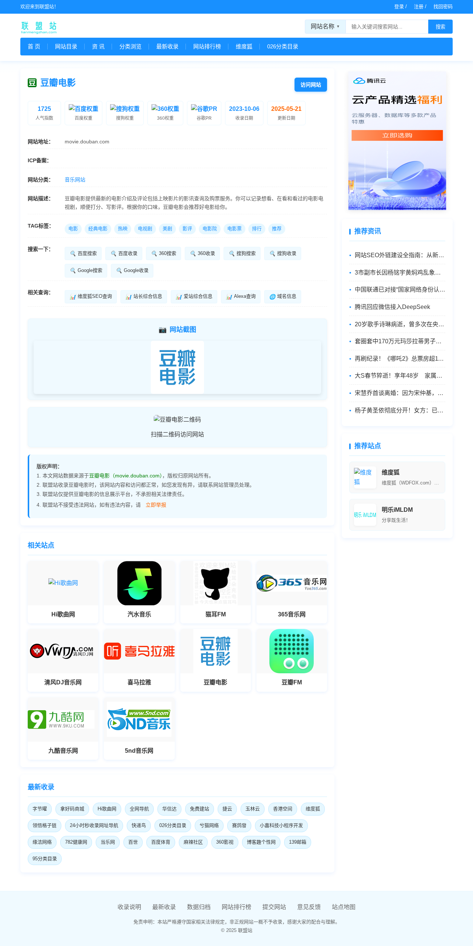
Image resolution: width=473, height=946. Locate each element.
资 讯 (98, 46)
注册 (418, 6)
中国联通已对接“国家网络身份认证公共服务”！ (400, 289)
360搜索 (163, 253)
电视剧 (145, 228)
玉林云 (252, 808)
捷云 (227, 808)
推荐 (277, 228)
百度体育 (160, 842)
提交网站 (274, 907)
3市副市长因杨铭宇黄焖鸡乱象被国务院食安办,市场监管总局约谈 (400, 272)
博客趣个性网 (261, 842)
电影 (73, 228)
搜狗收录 (282, 253)
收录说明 (129, 907)
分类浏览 (130, 46)
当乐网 (108, 842)
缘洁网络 (42, 842)
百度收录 (123, 253)
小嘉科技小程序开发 (281, 825)
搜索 (440, 27)
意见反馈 (309, 907)
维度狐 (244, 46)
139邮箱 (297, 842)
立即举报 (156, 505)
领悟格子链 (45, 825)
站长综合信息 (143, 296)
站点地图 (343, 907)
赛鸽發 (239, 825)
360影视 (225, 842)
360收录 (202, 253)
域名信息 (282, 296)
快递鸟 (139, 825)
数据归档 (199, 907)
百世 (133, 842)
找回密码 (443, 6)
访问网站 (310, 85)
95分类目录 (45, 858)
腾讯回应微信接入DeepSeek (392, 307)
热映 (122, 228)
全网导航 (139, 808)
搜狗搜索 (242, 253)
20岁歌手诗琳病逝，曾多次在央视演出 (400, 324)
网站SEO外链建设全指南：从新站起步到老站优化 (400, 255)
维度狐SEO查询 (90, 296)
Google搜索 (85, 270)
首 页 (34, 46)
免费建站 (199, 808)
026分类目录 (282, 46)
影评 (187, 228)
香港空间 (282, 808)
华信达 (169, 808)
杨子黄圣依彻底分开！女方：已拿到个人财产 (400, 410)
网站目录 (66, 46)
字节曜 (40, 808)
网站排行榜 (207, 46)
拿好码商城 (72, 808)
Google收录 (132, 270)
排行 (257, 228)
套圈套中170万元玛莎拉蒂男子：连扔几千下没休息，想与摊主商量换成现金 (400, 341)
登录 (399, 6)
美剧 (167, 228)
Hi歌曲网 (107, 808)
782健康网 (76, 842)
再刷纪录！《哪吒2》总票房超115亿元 (400, 358)
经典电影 (98, 228)
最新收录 (167, 46)
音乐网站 (75, 180)
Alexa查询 (241, 296)
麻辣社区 (193, 842)
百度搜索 (83, 253)
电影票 (234, 228)
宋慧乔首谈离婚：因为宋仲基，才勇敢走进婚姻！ (400, 393)
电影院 (210, 228)
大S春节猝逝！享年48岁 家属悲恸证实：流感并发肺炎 (400, 375)
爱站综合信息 (194, 296)
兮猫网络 (209, 825)
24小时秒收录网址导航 (94, 825)
